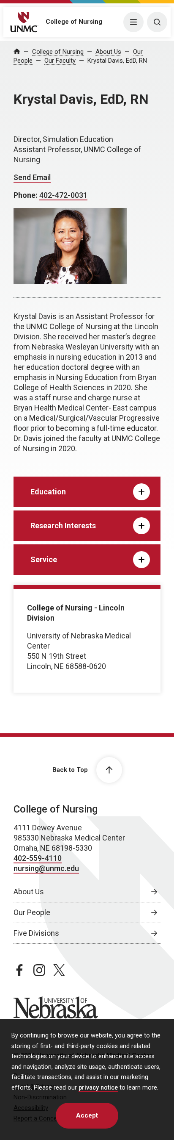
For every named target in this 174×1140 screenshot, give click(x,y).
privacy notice (98, 1087)
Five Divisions (36, 933)
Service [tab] (43, 559)
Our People (32, 912)
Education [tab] (48, 491)
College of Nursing (74, 21)
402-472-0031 (63, 195)
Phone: (26, 195)
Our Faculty (60, 60)
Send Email (32, 177)
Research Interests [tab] (63, 525)
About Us (108, 51)
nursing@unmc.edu (46, 868)
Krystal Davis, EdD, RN (117, 60)
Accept (87, 1115)
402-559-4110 (38, 858)
